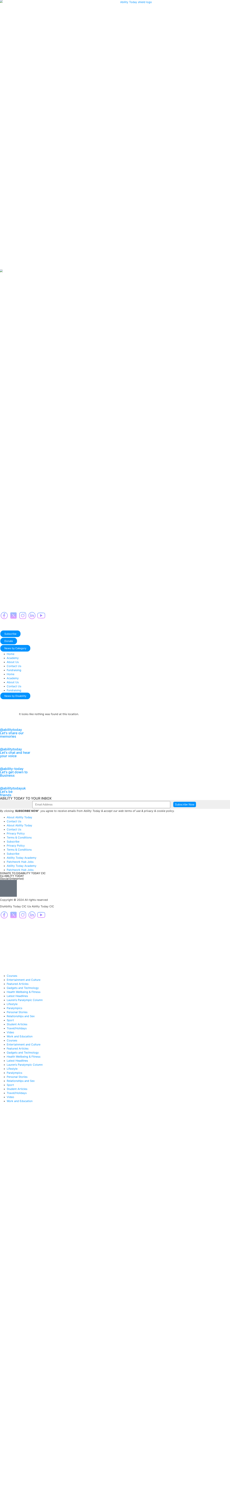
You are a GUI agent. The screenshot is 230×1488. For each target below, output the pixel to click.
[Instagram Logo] (23, 615)
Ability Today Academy (21, 857)
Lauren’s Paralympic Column (25, 1000)
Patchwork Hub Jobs (20, 861)
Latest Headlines (17, 996)
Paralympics (14, 1008)
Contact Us (14, 666)
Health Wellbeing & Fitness (23, 992)
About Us (13, 662)
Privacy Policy (16, 833)
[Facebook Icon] (4, 615)
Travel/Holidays (17, 1028)
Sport (10, 1020)
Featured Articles (17, 983)
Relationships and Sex (21, 1016)
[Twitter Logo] (13, 615)
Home (10, 654)
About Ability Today (19, 817)
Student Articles (17, 1024)
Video (10, 1032)
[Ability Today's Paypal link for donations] (8, 888)
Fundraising (14, 670)
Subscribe (13, 841)
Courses (12, 975)
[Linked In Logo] (32, 615)
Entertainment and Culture (23, 979)
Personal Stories (17, 1012)
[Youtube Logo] (41, 615)
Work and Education (19, 1036)
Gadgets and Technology (23, 988)
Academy (13, 658)
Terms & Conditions (19, 837)
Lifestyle (12, 1004)
